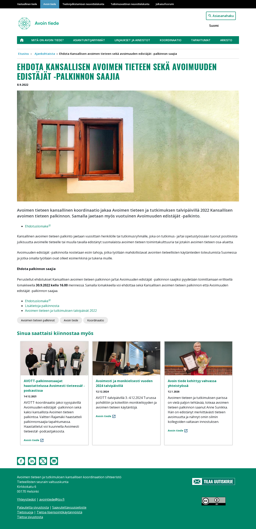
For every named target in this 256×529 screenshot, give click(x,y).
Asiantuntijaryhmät (89, 40)
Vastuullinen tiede (27, 4)
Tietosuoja (25, 512)
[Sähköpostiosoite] (54, 460)
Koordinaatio (170, 40)
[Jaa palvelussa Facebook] (21, 460)
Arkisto (226, 40)
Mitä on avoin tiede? (47, 40)
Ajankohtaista (45, 54)
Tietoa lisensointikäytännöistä (59, 512)
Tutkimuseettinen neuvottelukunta (130, 4)
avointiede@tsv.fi (51, 499)
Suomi (214, 25)
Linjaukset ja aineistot (132, 40)
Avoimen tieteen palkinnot (38, 320)
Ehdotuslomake (36, 226)
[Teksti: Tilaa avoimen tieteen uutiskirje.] (213, 482)
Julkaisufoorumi (165, 4)
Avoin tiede (49, 4)
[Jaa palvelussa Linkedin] (32, 460)
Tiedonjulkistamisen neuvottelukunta (83, 4)
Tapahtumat (201, 40)
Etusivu (24, 40)
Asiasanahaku (223, 16)
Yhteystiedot (26, 499)
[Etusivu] (40, 22)
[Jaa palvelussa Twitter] (43, 460)
